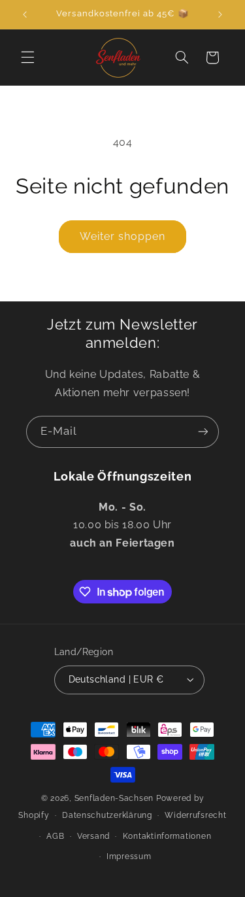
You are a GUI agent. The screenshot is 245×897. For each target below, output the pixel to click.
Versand (93, 836)
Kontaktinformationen (167, 836)
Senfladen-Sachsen (114, 798)
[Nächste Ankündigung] (220, 14)
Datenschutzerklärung (107, 815)
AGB (55, 836)
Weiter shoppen (123, 236)
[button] (27, 57)
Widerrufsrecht (195, 815)
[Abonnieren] (203, 432)
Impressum (129, 856)
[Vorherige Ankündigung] (24, 14)
